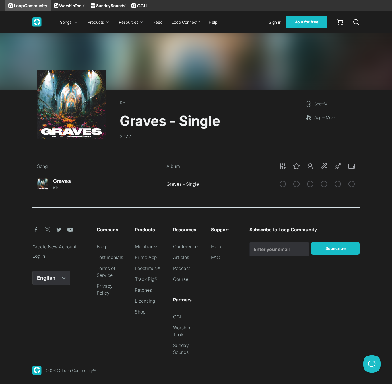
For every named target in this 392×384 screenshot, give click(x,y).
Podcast (181, 268)
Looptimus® (147, 268)
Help (213, 22)
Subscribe (335, 248)
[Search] (356, 22)
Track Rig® (146, 279)
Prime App (146, 257)
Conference (185, 246)
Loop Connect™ (186, 22)
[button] (317, 166)
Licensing (145, 301)
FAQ (215, 257)
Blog (101, 246)
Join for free (306, 21)
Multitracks (146, 246)
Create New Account (54, 247)
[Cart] (340, 22)
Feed (157, 22)
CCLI (178, 317)
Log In (38, 256)
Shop (140, 312)
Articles (181, 257)
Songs (65, 22)
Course (180, 279)
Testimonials (110, 257)
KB (122, 102)
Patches (143, 290)
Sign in (275, 22)
